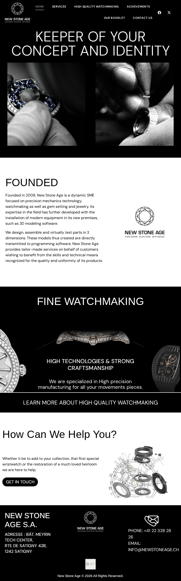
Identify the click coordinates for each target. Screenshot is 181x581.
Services (59, 6)
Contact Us (142, 18)
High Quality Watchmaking (96, 6)
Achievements (138, 6)
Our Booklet (114, 18)
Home (39, 6)
